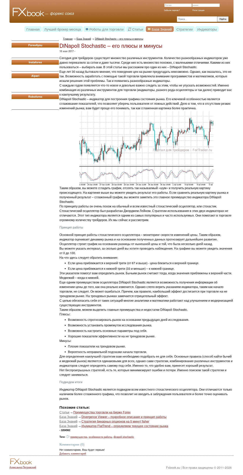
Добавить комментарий (72, 453)
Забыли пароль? (172, 10)
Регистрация (198, 10)
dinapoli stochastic (124, 437)
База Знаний (84, 38)
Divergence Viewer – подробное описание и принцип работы (123, 417)
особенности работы (100, 437)
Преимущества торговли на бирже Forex (102, 412)
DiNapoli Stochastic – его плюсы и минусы (119, 38)
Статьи (64, 412)
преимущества (78, 437)
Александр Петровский (22, 467)
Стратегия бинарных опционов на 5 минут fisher (115, 421)
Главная (68, 38)
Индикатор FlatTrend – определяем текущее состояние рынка (124, 426)
